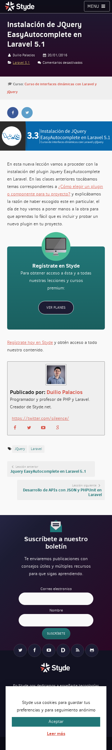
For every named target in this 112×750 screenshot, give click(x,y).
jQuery (20, 449)
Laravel (36, 449)
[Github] (92, 650)
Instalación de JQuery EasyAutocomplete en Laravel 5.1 (44, 34)
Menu (93, 6)
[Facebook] (34, 650)
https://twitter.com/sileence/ (40, 418)
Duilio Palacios (65, 392)
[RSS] (77, 650)
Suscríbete (56, 633)
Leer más (56, 733)
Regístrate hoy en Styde (30, 342)
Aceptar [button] (56, 721)
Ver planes (56, 307)
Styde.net (20, 6)
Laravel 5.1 (21, 62)
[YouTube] (49, 650)
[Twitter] (20, 650)
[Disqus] (63, 650)
